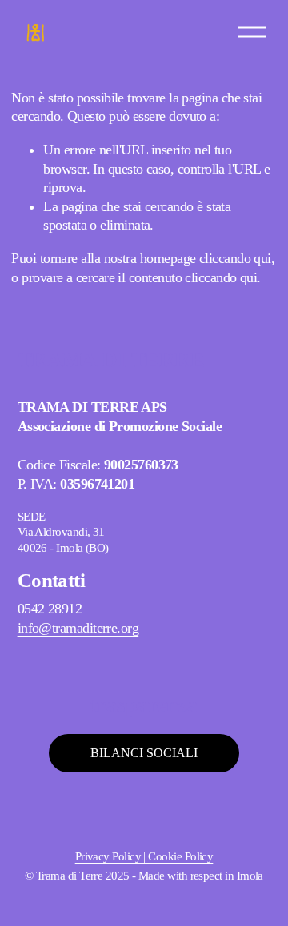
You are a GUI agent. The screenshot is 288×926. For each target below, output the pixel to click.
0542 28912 (50, 609)
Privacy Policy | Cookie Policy (144, 856)
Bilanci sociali (144, 753)
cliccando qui (235, 258)
